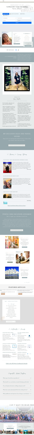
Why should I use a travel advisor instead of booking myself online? (16, 382)
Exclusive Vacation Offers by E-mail (16, 145)
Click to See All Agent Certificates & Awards (16, 363)
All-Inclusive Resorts (11, 305)
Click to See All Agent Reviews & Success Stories (17, 205)
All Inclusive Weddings (11, 434)
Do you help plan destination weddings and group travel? (14, 385)
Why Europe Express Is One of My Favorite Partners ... (24, 240)
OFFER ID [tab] (6, 15)
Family (11, 317)
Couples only (11, 309)
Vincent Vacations (7, 434)
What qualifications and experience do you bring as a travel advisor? (16, 393)
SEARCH (17, 22)
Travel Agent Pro (18, 434)
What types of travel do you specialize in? (11, 378)
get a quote (9, 428)
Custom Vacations (11, 315)
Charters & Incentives (11, 308)
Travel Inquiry (27, 36)
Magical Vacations (15, 434)
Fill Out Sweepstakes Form (16, 230)
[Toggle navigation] (3, 1)
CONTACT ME (27, 33)
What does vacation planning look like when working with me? (15, 389)
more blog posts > (27, 282)
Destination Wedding (11, 316)
